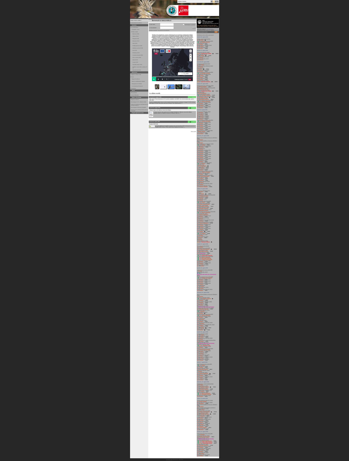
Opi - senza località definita (203, 245)
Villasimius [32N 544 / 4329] (203, 297)
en (211, 1)
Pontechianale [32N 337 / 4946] (204, 156)
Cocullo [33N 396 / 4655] (202, 333)
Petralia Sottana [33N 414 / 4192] (204, 417)
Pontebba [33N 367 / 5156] (203, 425)
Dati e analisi (135, 31)
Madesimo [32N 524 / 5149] (203, 115)
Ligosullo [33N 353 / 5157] (203, 58)
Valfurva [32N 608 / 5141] (202, 168)
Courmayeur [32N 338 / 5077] (203, 63)
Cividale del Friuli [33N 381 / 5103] (204, 183)
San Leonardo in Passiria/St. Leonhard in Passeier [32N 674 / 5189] (206, 408)
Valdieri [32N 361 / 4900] (202, 366)
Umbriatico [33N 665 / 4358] (203, 344)
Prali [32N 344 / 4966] (202, 320)
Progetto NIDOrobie (153, 124)
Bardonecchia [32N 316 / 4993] (204, 102)
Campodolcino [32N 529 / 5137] (204, 215)
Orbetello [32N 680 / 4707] (203, 342)
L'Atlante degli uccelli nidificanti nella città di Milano (160, 110)
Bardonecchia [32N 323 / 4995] (204, 260)
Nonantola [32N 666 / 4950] (203, 207)
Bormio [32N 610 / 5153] (202, 113)
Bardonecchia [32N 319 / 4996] (204, 126)
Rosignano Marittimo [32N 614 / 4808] (205, 307)
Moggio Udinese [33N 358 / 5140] (204, 45)
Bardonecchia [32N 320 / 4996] (204, 278)
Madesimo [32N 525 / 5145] (203, 70)
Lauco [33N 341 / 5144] (202, 132)
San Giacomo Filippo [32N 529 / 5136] (205, 219)
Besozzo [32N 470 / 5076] (202, 236)
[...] (181, 103)
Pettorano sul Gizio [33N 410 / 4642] (205, 65)
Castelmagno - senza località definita (205, 383)
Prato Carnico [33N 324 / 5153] (204, 185)
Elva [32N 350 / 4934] (201, 199)
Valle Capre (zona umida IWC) (203, 203)
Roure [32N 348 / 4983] (202, 352)
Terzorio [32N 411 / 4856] (202, 385)
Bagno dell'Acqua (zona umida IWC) (205, 130)
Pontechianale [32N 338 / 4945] (204, 158)
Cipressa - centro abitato (202, 205)
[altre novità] (193, 131)
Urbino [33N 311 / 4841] (202, 312)
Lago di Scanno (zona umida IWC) (204, 364)
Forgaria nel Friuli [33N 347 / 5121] (204, 289)
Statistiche (133, 88)
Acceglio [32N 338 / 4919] (202, 335)
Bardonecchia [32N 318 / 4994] (204, 262)
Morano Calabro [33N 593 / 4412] (204, 162)
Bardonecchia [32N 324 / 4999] (204, 74)
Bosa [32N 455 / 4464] (202, 54)
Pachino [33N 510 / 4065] (202, 444)
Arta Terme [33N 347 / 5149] (203, 354)
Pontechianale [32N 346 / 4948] (204, 201)
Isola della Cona (200, 68)
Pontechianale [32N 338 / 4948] (204, 154)
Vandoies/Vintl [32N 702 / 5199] (204, 145)
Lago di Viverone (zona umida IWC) (204, 269)
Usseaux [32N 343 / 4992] (202, 287)
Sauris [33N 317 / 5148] (202, 234)
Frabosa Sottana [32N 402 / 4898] (204, 301)
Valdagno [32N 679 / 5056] (203, 80)
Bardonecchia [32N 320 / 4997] (204, 128)
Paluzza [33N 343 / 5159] (202, 78)
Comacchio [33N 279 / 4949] (203, 52)
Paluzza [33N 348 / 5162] (202, 47)
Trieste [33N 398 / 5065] (202, 230)
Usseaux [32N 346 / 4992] (202, 450)
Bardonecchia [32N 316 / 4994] (204, 106)
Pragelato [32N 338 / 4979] (203, 421)
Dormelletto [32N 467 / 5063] (203, 370)
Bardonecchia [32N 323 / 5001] (204, 228)
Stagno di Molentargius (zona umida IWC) (206, 87)
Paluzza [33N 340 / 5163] (202, 326)
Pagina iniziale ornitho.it (136, 20)
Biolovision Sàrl (169, 459)
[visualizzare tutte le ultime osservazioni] (205, 34)
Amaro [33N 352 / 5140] (202, 179)
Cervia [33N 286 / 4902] (202, 213)
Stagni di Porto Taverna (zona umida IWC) (206, 211)
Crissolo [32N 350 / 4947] (202, 299)
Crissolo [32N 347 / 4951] (202, 196)
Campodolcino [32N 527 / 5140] (204, 346)
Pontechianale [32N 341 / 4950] (204, 152)
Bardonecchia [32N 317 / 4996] (204, 104)
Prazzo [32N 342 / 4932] (202, 303)
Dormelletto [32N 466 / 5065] (203, 310)
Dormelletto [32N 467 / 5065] (203, 414)
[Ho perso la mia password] (163, 30)
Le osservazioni (134, 27)
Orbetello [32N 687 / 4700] (203, 437)
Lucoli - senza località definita (203, 38)
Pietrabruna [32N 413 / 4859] (203, 94)
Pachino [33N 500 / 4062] (202, 392)
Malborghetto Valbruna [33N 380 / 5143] (205, 324)
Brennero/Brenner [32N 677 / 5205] (204, 402)
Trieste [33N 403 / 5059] (202, 177)
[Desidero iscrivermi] (153, 30)
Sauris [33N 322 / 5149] (202, 328)
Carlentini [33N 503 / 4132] (203, 254)
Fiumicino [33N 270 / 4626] (203, 252)
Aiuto (132, 76)
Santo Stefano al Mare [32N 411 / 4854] (205, 96)
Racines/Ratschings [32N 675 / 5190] (205, 143)
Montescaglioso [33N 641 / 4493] (204, 209)
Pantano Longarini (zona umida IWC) (205, 41)
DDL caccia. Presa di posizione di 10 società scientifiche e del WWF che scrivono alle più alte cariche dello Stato (171, 99)
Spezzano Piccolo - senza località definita (206, 340)
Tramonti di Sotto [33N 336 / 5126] (204, 390)
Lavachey (199, 192)
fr (217, 1)
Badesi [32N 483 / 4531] (202, 272)
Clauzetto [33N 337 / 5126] (203, 166)
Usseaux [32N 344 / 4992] (202, 452)
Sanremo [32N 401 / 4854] (202, 368)
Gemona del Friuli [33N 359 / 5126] (204, 322)
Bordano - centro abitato (202, 76)
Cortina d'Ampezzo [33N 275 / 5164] (205, 400)
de (215, 1)
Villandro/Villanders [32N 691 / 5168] (205, 85)
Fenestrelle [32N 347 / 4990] (203, 173)
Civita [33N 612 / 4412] (202, 160)
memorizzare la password (190, 24)
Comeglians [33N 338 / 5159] (203, 423)
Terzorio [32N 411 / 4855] (202, 98)
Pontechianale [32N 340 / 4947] (204, 150)
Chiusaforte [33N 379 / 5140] (203, 454)
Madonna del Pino (201, 148)
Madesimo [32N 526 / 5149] (203, 118)
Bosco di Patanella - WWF (202, 305)
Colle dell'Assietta (201, 285)
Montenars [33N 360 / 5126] (203, 359)
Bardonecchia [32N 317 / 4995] (204, 124)
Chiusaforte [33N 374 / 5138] (203, 181)
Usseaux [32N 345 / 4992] (202, 264)
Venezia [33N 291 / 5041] (202, 240)
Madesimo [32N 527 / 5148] (203, 56)
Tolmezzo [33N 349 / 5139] (203, 428)
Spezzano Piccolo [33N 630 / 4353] (204, 338)
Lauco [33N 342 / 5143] (202, 43)
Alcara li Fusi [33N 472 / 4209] (203, 111)
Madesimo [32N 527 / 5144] (203, 217)
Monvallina (199, 238)
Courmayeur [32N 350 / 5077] (203, 190)
